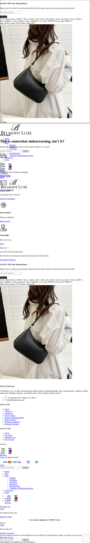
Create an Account (7, 533)
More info (3, 537)
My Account (9, 440)
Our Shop (8, 435)
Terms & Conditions (7, 199)
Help (2, 244)
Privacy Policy (10, 416)
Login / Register (8, 502)
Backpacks (13, 484)
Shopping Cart (10, 437)
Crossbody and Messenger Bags (21, 156)
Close (2, 465)
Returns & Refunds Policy (14, 418)
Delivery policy (5, 176)
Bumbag (12, 145)
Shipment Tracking (12, 424)
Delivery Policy (10, 420)
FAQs (7, 433)
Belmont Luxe (3, 456)
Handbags (13, 480)
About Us (8, 411)
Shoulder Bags (14, 154)
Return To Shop (6, 517)
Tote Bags (13, 149)
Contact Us (9, 413)
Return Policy (5, 221)
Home (7, 409)
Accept (10, 537)
